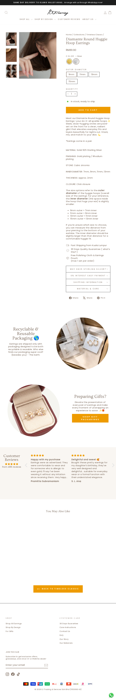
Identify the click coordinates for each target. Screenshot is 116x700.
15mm (72, 81)
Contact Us (65, 631)
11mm (83, 74)
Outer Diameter (76, 69)
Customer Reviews (69, 19)
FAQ (61, 635)
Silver (76, 61)
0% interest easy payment (88, 275)
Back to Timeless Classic (60, 589)
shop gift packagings (90, 418)
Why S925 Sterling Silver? (88, 269)
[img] (11, 464)
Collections (79, 34)
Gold (69, 61)
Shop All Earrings (14, 623)
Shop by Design (44, 19)
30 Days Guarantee (69, 623)
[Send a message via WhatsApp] (111, 695)
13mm (94, 74)
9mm (71, 74)
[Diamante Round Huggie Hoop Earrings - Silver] (19, 561)
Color (74, 56)
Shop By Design (13, 627)
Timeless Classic (94, 34)
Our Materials (66, 643)
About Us (88, 19)
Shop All (25, 19)
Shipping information (88, 282)
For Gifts (9, 631)
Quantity (72, 89)
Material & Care (88, 288)
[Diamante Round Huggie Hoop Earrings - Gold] (15, 561)
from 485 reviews (11, 466)
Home (69, 34)
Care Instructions (68, 627)
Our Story (64, 639)
